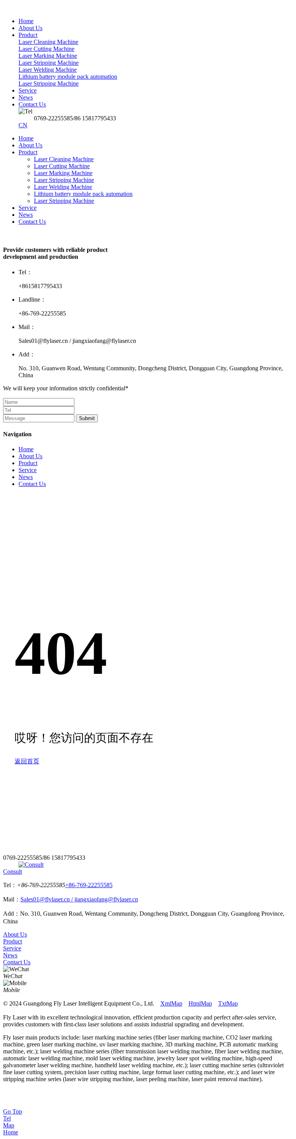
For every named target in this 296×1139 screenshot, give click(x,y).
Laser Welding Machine (63, 187)
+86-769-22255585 (89, 885)
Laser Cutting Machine (62, 166)
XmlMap (171, 1003)
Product (27, 152)
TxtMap (228, 1003)
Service (27, 207)
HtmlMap (200, 1003)
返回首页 (27, 761)
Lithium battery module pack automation (83, 194)
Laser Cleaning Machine (64, 159)
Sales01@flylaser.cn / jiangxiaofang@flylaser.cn (79, 899)
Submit (87, 418)
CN (22, 125)
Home (26, 138)
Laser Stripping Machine (64, 180)
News (25, 214)
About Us (30, 145)
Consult (12, 871)
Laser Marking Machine (63, 173)
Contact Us (32, 221)
